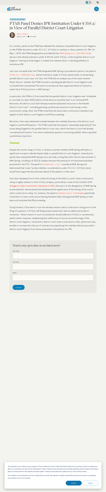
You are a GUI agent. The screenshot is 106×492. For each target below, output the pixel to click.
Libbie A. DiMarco (22, 34)
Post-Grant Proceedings (17, 19)
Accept (73, 483)
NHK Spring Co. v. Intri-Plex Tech (75, 53)
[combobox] (97, 2)
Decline (90, 483)
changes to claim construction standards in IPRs (32, 185)
